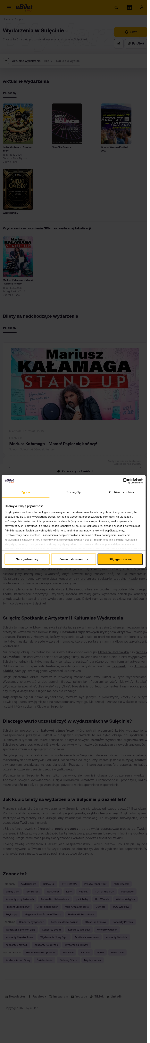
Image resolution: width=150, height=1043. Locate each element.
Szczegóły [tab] (73, 492)
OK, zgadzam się (120, 559)
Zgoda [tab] (25, 492)
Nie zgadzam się (27, 559)
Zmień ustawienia (71, 559)
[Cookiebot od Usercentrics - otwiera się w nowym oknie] (125, 481)
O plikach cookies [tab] (121, 492)
